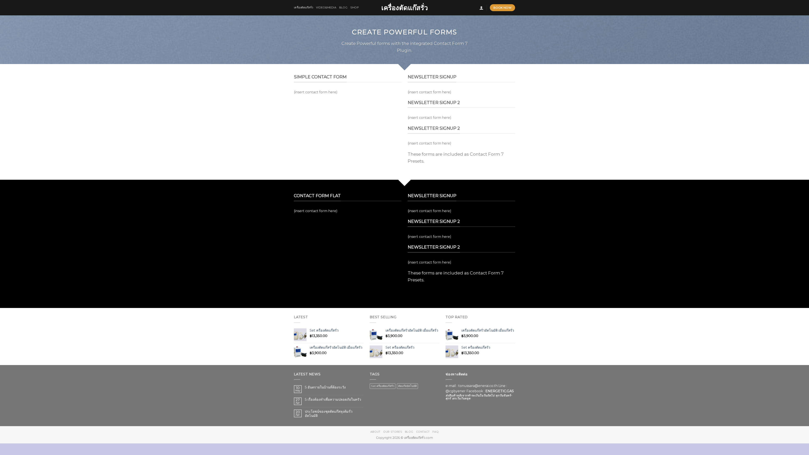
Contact (423, 431)
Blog (343, 7)
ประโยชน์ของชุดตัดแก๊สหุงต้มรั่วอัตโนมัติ (328, 414)
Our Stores (392, 431)
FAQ (436, 431)
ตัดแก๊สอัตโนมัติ (407, 386)
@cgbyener (456, 391)
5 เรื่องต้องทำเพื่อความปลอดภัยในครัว (333, 399)
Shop (354, 7)
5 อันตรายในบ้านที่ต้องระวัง (325, 387)
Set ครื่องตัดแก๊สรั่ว (382, 386)
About (375, 431)
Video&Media (326, 7)
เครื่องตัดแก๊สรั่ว (404, 7)
